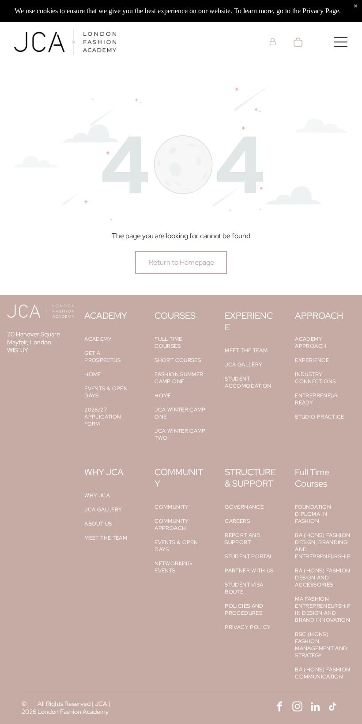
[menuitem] (110, 339)
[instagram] (297, 707)
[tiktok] (332, 707)
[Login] (273, 41)
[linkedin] (315, 707)
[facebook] (279, 707)
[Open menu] (340, 42)
